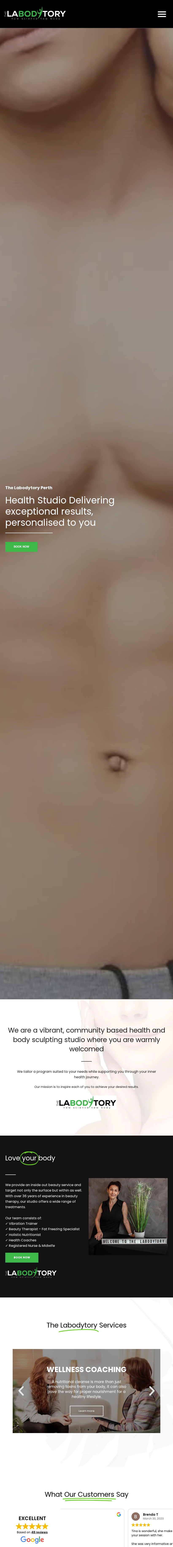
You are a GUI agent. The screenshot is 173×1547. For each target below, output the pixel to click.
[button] (162, 14)
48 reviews (39, 1532)
